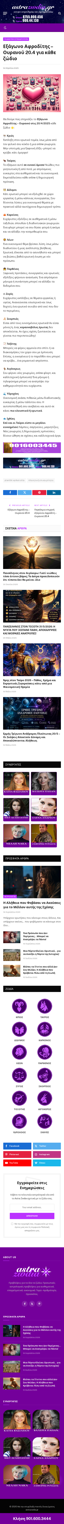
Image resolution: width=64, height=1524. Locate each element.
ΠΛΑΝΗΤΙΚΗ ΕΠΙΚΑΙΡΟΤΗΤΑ (16, 39)
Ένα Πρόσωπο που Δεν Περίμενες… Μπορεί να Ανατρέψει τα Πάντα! (35, 936)
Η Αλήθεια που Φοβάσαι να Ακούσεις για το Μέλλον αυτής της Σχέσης (42, 1330)
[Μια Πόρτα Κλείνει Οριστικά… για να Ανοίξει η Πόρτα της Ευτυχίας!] (11, 955)
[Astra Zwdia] (33, 13)
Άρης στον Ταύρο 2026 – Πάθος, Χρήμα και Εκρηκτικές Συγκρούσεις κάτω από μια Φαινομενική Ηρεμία (29, 684)
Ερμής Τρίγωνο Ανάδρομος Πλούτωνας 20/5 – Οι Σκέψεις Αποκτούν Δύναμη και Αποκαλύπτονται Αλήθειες (31, 737)
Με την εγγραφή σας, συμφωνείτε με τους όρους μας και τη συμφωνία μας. (33, 1227)
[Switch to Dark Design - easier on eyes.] (5, 27)
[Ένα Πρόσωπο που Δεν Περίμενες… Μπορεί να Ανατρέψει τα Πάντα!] (11, 937)
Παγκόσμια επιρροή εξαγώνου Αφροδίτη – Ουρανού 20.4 (45, 513)
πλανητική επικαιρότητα (40, 480)
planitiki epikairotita (15, 480)
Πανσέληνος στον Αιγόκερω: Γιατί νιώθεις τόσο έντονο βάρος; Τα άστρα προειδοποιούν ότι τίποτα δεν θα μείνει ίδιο (31, 576)
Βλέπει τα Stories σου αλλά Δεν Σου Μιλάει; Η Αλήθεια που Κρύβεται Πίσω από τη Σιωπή (40, 969)
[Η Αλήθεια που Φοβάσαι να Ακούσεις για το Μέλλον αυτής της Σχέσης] (32, 882)
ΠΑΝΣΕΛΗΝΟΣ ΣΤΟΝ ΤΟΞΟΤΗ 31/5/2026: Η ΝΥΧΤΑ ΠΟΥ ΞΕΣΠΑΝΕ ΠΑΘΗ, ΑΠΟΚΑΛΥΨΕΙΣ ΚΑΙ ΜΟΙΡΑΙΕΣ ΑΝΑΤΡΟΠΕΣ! (30, 630)
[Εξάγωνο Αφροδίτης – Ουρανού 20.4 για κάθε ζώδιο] (32, 93)
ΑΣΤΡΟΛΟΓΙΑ (10, 896)
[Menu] (5, 13)
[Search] (59, 13)
